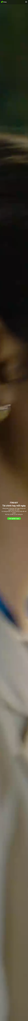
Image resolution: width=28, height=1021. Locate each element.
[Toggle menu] (26, 2)
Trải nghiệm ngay (14, 518)
